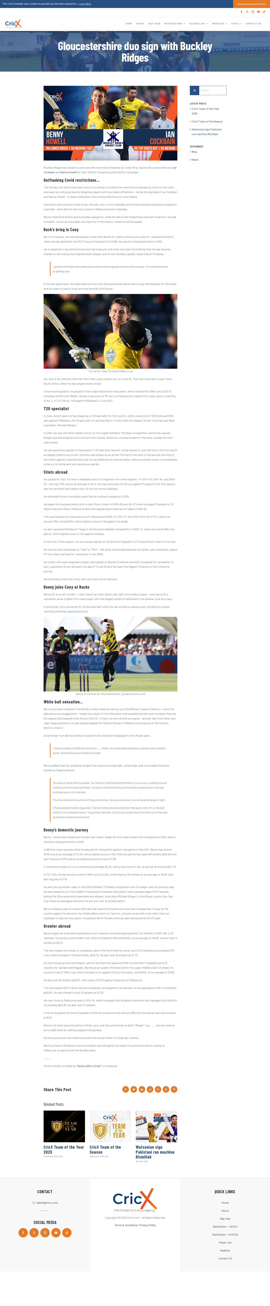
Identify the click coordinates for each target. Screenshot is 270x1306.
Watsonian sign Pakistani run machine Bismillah (155, 1151)
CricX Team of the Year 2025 (64, 1149)
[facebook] (23, 1232)
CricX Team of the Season (105, 1149)
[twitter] (34, 1232)
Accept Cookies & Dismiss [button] (252, 4)
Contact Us (225, 1258)
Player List (225, 1242)
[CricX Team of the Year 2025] (64, 1126)
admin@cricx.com (47, 1202)
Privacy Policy (147, 1225)
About (225, 1210)
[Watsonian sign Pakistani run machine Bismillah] (156, 1126)
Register (225, 1250)
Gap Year (225, 1218)
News (195, 159)
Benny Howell (68, 172)
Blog (194, 151)
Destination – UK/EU (225, 1226)
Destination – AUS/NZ (225, 1234)
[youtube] (56, 1232)
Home (225, 1202)
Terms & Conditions (126, 1225)
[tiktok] (67, 1232)
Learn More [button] (84, 4)
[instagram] (45, 1232)
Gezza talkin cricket (89, 1066)
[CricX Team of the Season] (110, 1126)
